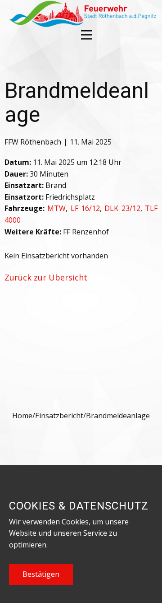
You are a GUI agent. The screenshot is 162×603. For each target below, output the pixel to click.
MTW (56, 208)
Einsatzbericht (59, 416)
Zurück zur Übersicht (45, 277)
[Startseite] (81, 14)
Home (22, 416)
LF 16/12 (85, 208)
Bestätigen (40, 574)
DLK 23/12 (122, 208)
